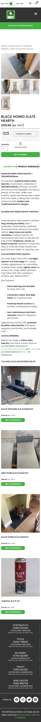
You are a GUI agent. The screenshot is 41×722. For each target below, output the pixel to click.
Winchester (19, 349)
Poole (24, 352)
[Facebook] (16, 699)
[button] (36, 13)
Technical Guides (20, 147)
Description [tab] (10, 166)
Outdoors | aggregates (20, 672)
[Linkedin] (35, 699)
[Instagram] (23, 699)
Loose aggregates (20, 658)
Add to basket (20, 154)
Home (4, 46)
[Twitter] (29, 699)
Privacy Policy (24, 714)
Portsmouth (7, 349)
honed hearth (6, 133)
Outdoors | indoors (20, 630)
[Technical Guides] (20, 143)
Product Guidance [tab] (28, 166)
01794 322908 (20, 655)
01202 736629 (20, 641)
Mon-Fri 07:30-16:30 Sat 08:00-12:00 (20, 633)
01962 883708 (20, 683)
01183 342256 (20, 669)
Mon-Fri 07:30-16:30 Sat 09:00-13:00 (20, 674)
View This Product (13, 420)
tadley (20, 666)
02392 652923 (20, 628)
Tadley (33, 349)
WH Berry (20, 652)
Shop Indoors (15, 46)
